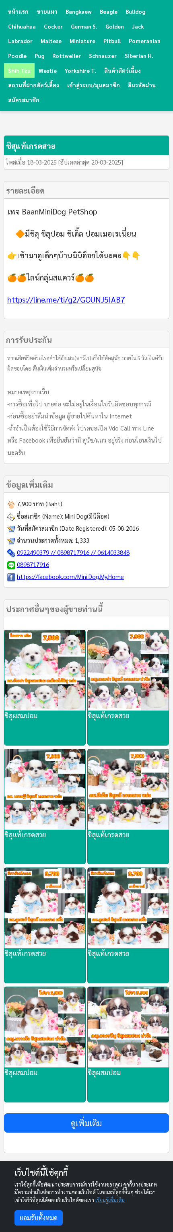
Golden (114, 26)
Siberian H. (139, 55)
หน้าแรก (18, 11)
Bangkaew (79, 11)
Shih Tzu (19, 70)
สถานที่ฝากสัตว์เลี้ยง (33, 85)
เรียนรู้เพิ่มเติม (110, 1200)
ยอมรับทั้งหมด (39, 1217)
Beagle (108, 11)
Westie (48, 70)
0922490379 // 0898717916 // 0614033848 (73, 552)
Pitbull (112, 40)
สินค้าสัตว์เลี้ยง (122, 70)
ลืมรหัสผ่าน (142, 85)
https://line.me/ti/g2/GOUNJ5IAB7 (66, 299)
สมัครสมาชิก (23, 99)
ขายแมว (47, 11)
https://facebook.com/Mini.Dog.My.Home (70, 576)
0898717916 (33, 564)
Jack (138, 26)
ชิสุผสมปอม (20, 715)
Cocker (53, 26)
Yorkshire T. (80, 70)
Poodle (17, 55)
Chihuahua (22, 26)
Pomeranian (145, 40)
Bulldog (135, 11)
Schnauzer (103, 55)
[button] (86, 1123)
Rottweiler (66, 55)
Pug (39, 55)
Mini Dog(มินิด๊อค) (87, 516)
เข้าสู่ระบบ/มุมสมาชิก (93, 85)
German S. (84, 26)
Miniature (82, 40)
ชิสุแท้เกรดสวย (108, 715)
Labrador (20, 40)
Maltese (51, 40)
